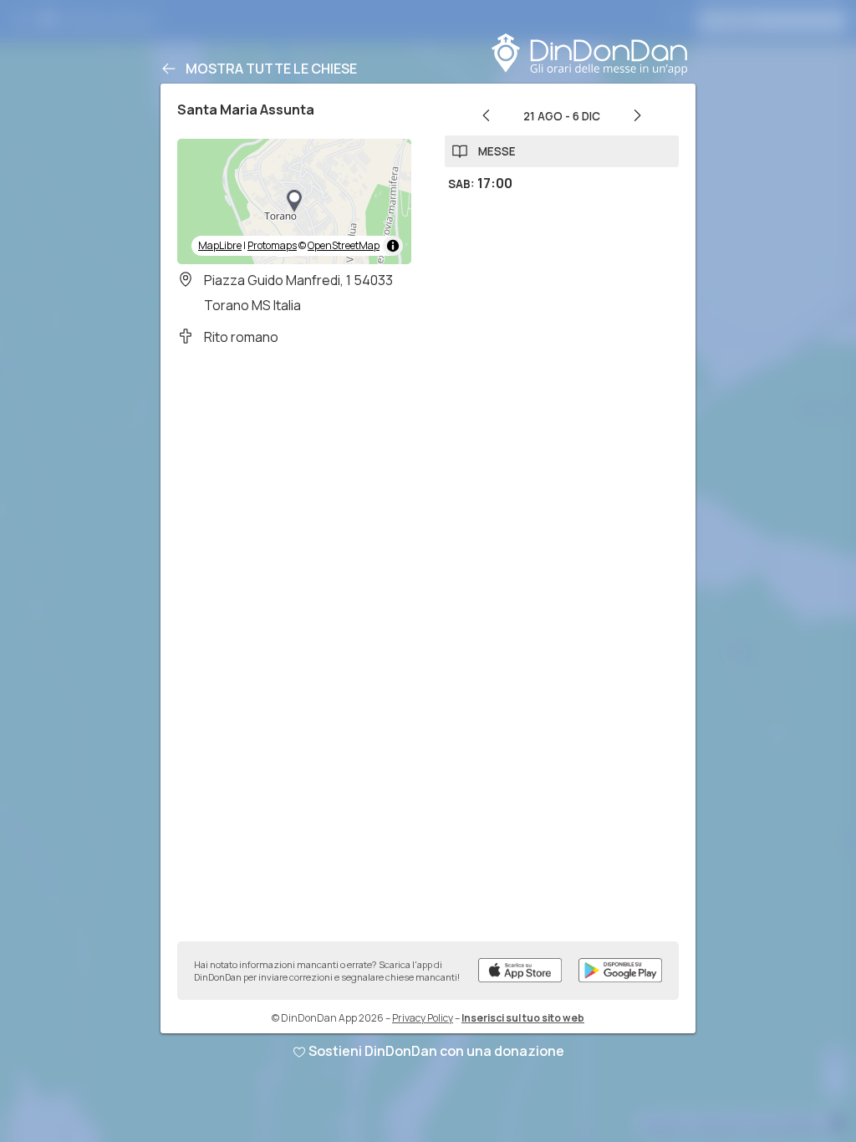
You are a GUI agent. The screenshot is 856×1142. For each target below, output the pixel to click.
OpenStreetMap (344, 245)
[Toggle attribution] (393, 246)
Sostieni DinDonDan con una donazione (436, 1051)
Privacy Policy (422, 1018)
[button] (294, 201)
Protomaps (272, 245)
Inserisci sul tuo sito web (522, 1018)
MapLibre (220, 245)
